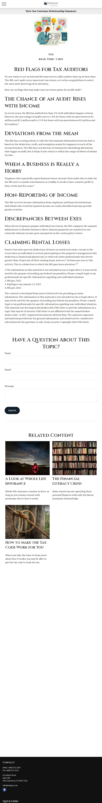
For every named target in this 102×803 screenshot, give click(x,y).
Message (9, 386)
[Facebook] (4, 789)
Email (8, 369)
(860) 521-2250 (14, 767)
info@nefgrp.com (10, 785)
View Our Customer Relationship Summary (51, 11)
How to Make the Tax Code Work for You (25, 545)
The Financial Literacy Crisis (67, 481)
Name (8, 353)
